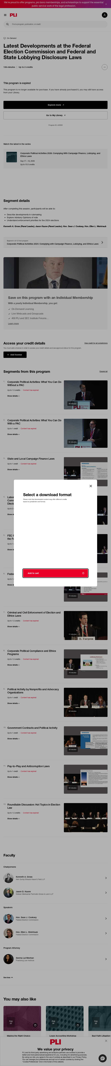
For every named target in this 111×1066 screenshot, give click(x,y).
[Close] (90, 486)
